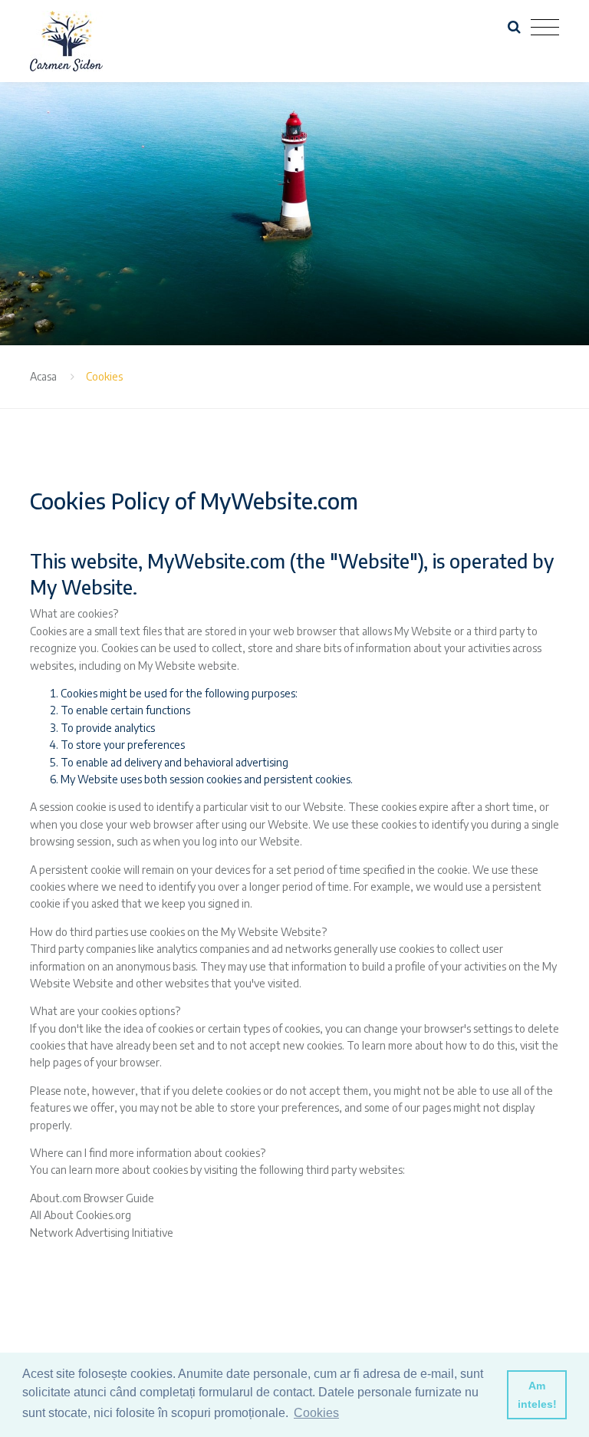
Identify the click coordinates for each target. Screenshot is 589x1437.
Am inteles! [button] (537, 1394)
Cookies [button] (316, 1412)
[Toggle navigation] (545, 27)
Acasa (43, 376)
